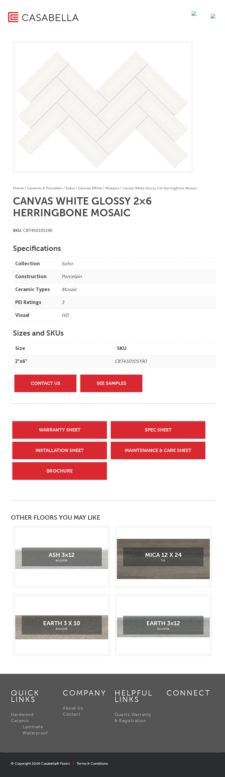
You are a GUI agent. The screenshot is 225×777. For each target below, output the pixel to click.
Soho (70, 188)
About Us (73, 708)
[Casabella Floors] (43, 17)
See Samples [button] (111, 383)
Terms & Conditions (92, 763)
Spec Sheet (158, 430)
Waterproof (35, 733)
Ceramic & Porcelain (44, 188)
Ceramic (20, 720)
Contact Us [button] (45, 383)
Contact (72, 714)
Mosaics (112, 188)
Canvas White (90, 188)
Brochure (60, 471)
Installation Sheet (59, 450)
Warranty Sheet (60, 430)
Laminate (33, 727)
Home (18, 188)
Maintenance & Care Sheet (158, 450)
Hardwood (22, 714)
